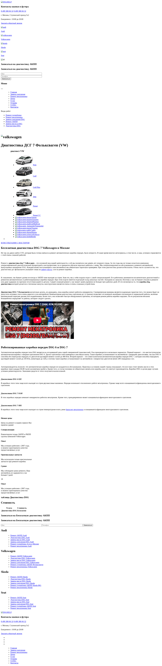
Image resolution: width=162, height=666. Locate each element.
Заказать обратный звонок (11, 23)
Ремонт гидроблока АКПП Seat (23, 606)
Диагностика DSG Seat (19, 600)
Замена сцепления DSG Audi (22, 542)
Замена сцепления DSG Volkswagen (24, 562)
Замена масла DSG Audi (20, 540)
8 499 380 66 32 (7, 11)
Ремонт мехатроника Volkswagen (23, 567)
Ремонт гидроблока (13, 115)
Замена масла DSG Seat (19, 602)
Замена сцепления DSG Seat (21, 604)
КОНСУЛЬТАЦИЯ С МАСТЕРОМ (15, 243)
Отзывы (13, 103)
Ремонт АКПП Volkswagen (21, 556)
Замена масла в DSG (14, 124)
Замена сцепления (17, 94)
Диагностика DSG (13, 126)
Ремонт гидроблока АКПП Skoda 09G (25, 585)
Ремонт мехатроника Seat (20, 608)
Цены (12, 99)
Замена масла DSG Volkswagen (22, 560)
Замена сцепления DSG (15, 119)
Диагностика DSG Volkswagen (22, 558)
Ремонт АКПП (12, 122)
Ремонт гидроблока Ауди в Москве (24, 544)
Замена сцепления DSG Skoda (22, 583)
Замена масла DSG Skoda (20, 581)
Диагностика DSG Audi (20, 538)
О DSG (13, 105)
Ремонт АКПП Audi (18, 535)
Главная (13, 92)
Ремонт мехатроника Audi (21, 546)
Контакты (14, 107)
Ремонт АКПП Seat (18, 598)
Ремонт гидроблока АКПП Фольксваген (26, 565)
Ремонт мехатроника (18, 96)
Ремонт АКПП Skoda (19, 577)
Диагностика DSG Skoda (20, 579)
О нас (12, 101)
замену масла (46, 270)
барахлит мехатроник (74, 410)
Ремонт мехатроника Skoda (21, 588)
